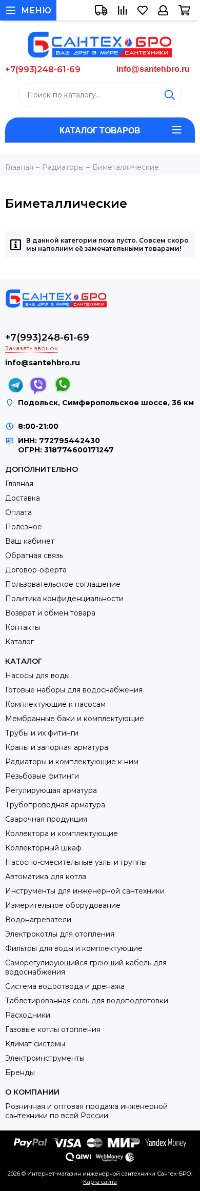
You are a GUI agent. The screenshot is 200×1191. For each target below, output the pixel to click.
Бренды (20, 1072)
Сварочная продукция (46, 819)
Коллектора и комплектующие (61, 833)
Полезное (23, 526)
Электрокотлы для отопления (59, 934)
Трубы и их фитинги (41, 733)
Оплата (18, 512)
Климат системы (35, 1043)
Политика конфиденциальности (64, 598)
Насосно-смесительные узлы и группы (76, 862)
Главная (19, 483)
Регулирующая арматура (51, 790)
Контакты (22, 627)
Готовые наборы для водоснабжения (74, 689)
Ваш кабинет (29, 541)
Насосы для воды (37, 675)
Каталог (19, 641)
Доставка (22, 498)
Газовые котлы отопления (53, 1029)
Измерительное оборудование (63, 905)
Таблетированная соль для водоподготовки (86, 1000)
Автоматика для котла (45, 876)
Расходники (27, 1015)
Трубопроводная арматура (55, 804)
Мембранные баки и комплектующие (74, 718)
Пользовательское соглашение (63, 584)
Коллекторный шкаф (43, 847)
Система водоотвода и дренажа (65, 986)
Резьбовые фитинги (42, 776)
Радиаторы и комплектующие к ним (71, 761)
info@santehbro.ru (153, 69)
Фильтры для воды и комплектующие (74, 948)
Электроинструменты (45, 1058)
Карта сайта (100, 1181)
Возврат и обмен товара (50, 613)
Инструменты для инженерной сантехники (85, 891)
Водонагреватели (38, 919)
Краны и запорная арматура (56, 747)
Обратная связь (34, 555)
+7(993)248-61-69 (43, 69)
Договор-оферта (36, 569)
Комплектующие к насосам (55, 704)
